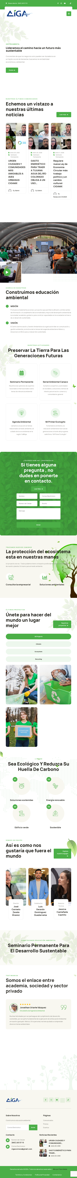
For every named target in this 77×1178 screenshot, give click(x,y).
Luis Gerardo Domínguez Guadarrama (40, 910)
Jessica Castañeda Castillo (62, 912)
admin (17, 191)
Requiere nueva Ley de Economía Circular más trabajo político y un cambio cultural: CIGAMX (60, 173)
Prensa (45, 1124)
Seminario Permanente (14, 156)
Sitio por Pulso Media (60, 1169)
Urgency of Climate (52, 698)
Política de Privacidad (42, 1175)
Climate (46, 696)
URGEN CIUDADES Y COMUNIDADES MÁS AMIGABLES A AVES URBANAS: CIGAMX (16, 172)
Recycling (12, 696)
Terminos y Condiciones (23, 1175)
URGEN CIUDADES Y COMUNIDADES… (57, 1141)
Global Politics (16, 741)
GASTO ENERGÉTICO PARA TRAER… (60, 1151)
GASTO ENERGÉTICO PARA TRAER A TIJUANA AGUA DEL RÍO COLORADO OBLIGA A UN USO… (38, 172)
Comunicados (48, 1120)
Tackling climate (17, 698)
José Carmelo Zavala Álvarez (16, 910)
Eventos (46, 1128)
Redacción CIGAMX (60, 197)
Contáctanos (57, 1175)
